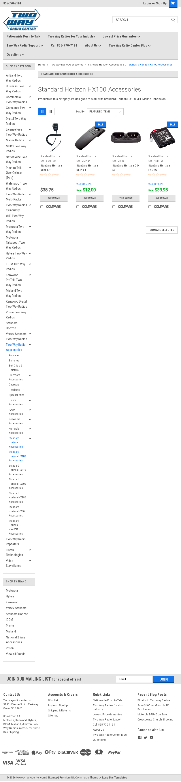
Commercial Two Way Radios (16, 99)
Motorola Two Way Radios (15, 229)
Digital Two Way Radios (16, 121)
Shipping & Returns (59, 710)
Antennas (14, 355)
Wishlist (53, 700)
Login (147, 3)
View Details (125, 198)
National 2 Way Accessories (15, 639)
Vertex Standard (16, 608)
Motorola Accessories (16, 431)
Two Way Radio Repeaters (16, 541)
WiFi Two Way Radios (15, 218)
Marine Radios (15, 140)
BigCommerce (80, 777)
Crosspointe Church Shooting (155, 719)
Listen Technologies (14, 552)
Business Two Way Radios (15, 88)
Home (41, 64)
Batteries (14, 360)
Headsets (14, 389)
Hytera (10, 596)
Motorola (12, 591)
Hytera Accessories (16, 402)
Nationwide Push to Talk (23, 36)
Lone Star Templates (114, 777)
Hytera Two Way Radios (16, 255)
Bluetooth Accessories (16, 377)
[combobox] (145, 19)
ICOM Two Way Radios (15, 266)
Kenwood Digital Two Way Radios (16, 304)
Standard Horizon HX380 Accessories (17, 497)
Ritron (10, 648)
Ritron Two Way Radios (16, 314)
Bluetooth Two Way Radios (154, 700)
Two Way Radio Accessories (16, 347)
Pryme (10, 626)
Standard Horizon (11, 325)
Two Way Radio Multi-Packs (16, 196)
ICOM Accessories (16, 412)
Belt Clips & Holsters (15, 368)
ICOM (9, 620)
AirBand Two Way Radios (14, 77)
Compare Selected (161, 230)
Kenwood (12, 602)
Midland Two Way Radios (14, 293)
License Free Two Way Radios (16, 132)
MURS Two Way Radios (16, 148)
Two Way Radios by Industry (16, 207)
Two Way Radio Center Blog (128, 45)
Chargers (14, 384)
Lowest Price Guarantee (120, 36)
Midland (11, 631)
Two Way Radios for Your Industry (71, 36)
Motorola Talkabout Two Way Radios (15, 242)
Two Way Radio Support (23, 45)
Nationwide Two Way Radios (16, 159)
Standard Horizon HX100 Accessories (17, 456)
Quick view (54, 149)
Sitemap (53, 715)
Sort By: (80, 111)
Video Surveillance (13, 563)
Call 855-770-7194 (64, 45)
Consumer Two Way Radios (16, 110)
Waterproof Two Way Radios (16, 186)
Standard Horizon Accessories (16, 442)
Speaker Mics (16, 395)
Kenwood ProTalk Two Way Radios (14, 280)
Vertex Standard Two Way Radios (16, 336)
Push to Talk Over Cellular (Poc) (14, 173)
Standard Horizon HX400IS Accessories (16, 527)
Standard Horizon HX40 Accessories (17, 511)
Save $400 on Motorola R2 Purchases (154, 707)
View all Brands (15, 654)
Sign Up (161, 3)
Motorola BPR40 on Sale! (153, 714)
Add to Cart (54, 198)
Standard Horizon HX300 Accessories (17, 484)
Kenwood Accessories (16, 421)
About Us (91, 45)
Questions (14, 54)
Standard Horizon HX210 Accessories (17, 470)
